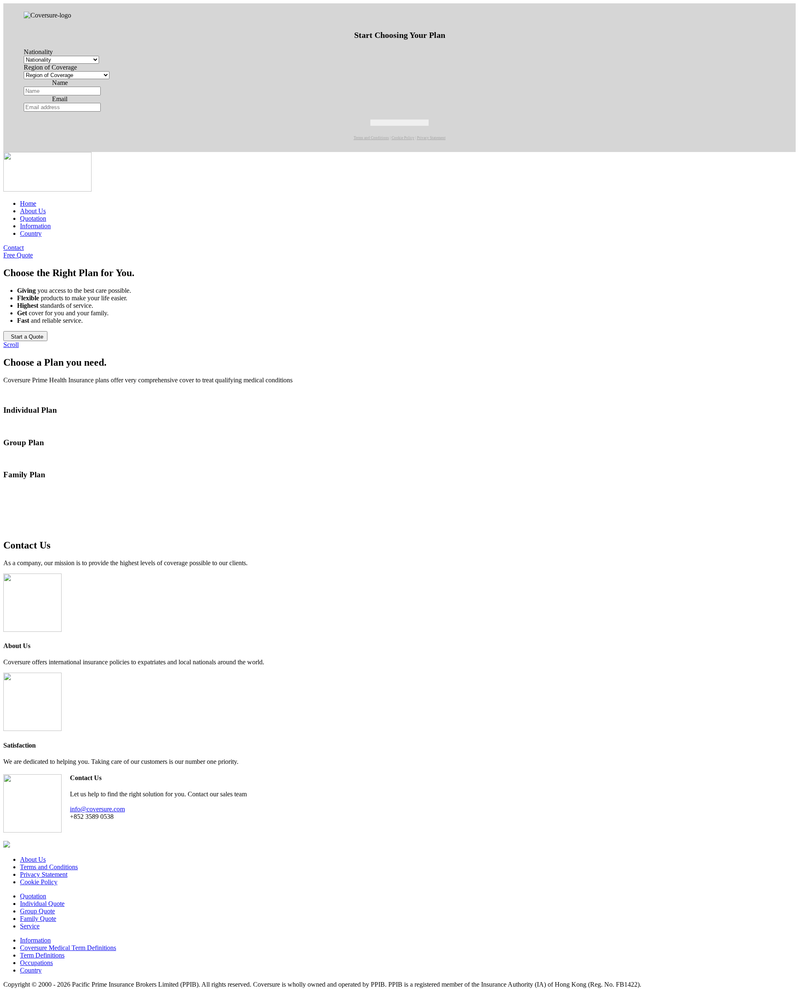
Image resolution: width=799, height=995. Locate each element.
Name (60, 82)
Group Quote (37, 911)
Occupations (36, 962)
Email (59, 98)
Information (35, 225)
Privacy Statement (431, 138)
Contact (13, 247)
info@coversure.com (97, 809)
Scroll (11, 344)
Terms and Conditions (371, 138)
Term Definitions (42, 955)
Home (28, 203)
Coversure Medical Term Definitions (68, 947)
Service (30, 926)
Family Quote (38, 918)
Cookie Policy (403, 138)
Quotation (33, 218)
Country (31, 233)
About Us (33, 210)
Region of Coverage (50, 67)
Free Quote (18, 255)
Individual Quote (42, 903)
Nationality (38, 51)
